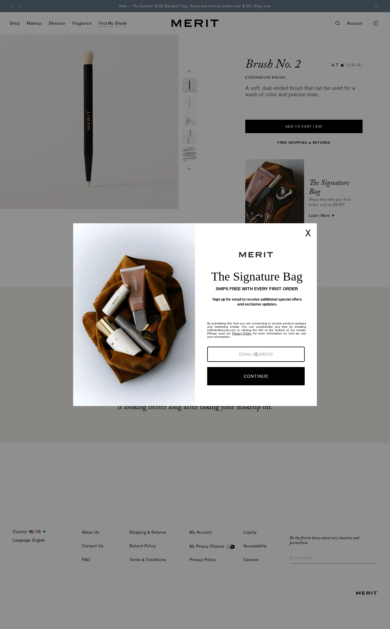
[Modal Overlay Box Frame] (195, 314)
